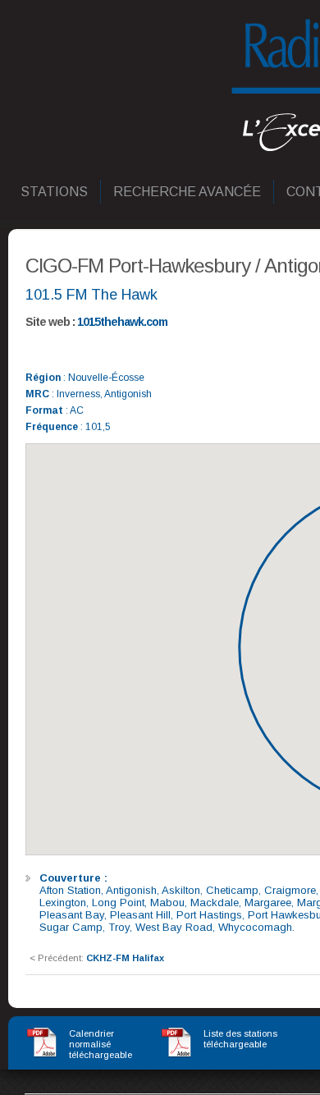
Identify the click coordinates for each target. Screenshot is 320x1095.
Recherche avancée (188, 192)
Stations (55, 192)
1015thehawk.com (122, 321)
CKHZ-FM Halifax (125, 958)
